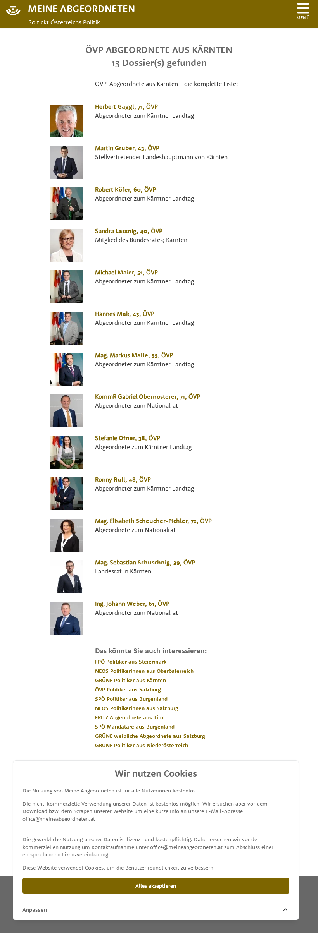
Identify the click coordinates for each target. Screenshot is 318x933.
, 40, (128, 231)
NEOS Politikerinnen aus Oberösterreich (144, 670)
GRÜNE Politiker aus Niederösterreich (141, 745)
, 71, (126, 106)
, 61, (132, 603)
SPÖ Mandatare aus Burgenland (135, 726)
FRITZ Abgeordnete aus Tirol (130, 717)
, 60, (125, 189)
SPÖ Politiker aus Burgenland (131, 698)
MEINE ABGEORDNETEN (81, 8)
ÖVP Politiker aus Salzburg (128, 689)
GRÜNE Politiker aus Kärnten (130, 680)
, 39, (145, 562)
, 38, (127, 438)
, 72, (153, 521)
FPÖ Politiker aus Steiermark (130, 661)
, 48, (123, 479)
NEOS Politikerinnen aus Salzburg (136, 708)
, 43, (127, 148)
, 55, (134, 355)
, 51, (126, 272)
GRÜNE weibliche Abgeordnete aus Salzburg (150, 735)
